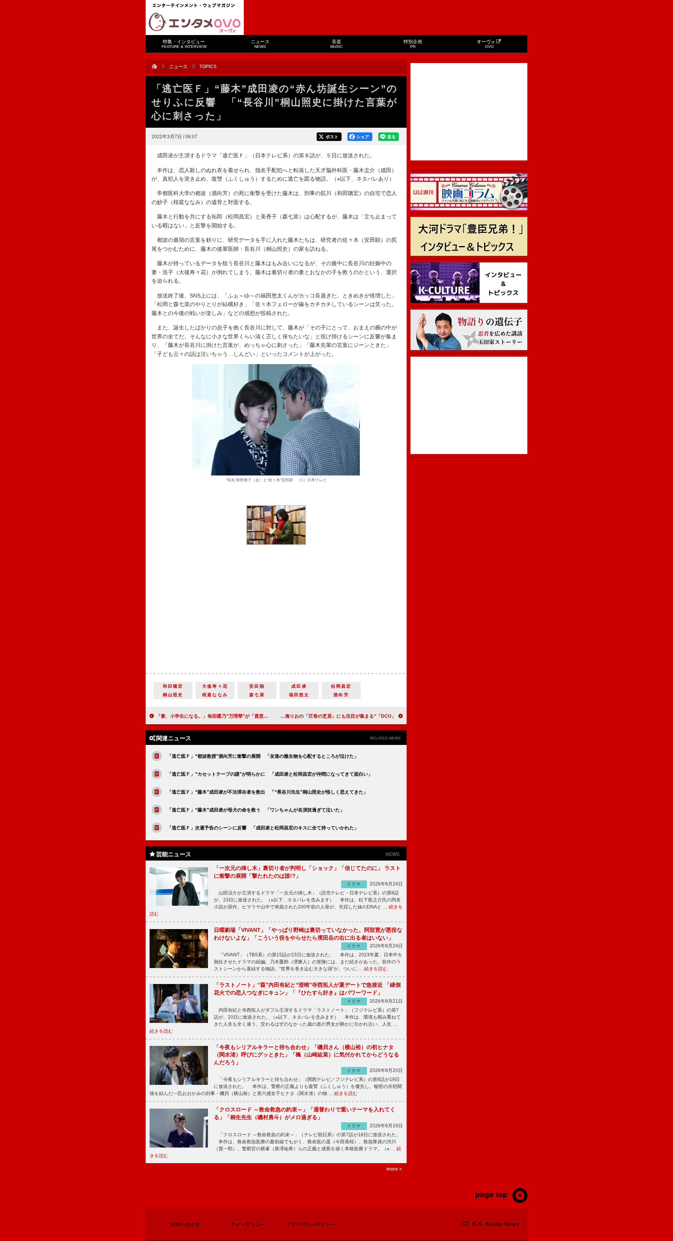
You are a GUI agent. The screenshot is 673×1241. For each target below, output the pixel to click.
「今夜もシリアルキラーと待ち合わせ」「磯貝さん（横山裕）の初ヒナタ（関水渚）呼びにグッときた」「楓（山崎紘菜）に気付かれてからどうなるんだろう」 (306, 1054)
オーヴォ (486, 44)
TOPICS (208, 66)
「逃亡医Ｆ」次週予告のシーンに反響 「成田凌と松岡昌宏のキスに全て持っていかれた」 (263, 828)
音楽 (336, 44)
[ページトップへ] (501, 1201)
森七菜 (257, 694)
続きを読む (376, 969)
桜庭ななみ (215, 694)
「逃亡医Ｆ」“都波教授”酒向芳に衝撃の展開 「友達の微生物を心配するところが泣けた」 (263, 756)
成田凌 (299, 686)
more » (394, 1169)
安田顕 (257, 686)
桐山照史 (173, 694)
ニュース (260, 44)
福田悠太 (299, 694)
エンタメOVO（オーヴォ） (195, 22)
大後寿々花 (215, 686)
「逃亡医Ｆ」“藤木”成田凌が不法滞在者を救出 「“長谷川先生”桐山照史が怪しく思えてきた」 (267, 792)
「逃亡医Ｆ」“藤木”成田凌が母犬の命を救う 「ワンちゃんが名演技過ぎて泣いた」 (256, 810)
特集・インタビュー (184, 44)
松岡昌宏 (341, 686)
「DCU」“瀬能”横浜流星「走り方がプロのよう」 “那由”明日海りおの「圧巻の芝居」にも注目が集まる (285, 716)
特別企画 (412, 44)
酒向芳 (341, 694)
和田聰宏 (173, 686)
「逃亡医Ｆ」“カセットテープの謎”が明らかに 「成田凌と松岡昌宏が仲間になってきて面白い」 (270, 774)
